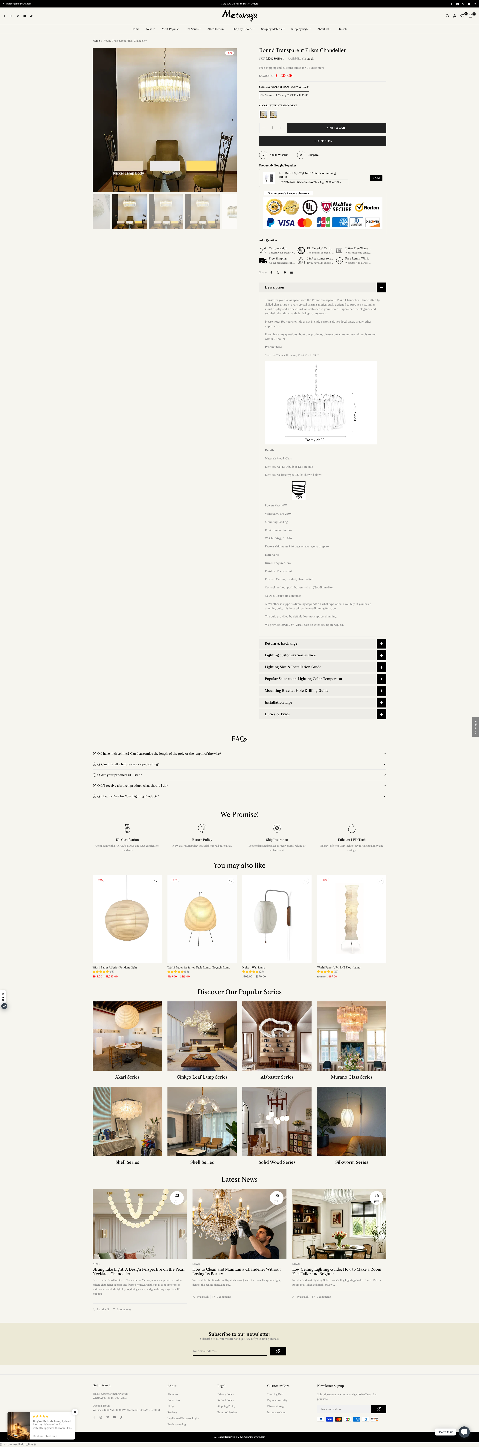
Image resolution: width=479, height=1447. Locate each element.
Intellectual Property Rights (183, 1418)
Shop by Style (300, 29)
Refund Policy (225, 1400)
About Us (323, 29)
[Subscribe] (278, 1351)
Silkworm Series (351, 1162)
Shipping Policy (226, 1406)
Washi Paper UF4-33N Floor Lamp (339, 967)
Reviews (172, 1412)
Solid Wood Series (277, 1162)
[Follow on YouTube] (468, 4)
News (96, 1264)
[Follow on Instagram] (457, 4)
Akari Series (127, 1077)
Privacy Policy (225, 1394)
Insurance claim (276, 1412)
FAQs (170, 1406)
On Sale (342, 29)
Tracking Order (276, 1394)
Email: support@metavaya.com (110, 1393)
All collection (215, 29)
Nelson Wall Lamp (253, 967)
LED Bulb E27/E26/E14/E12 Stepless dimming (307, 173)
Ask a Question (268, 240)
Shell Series (127, 1162)
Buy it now (322, 141)
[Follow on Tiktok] (474, 4)
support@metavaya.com (18, 3)
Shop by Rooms (242, 29)
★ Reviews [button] (476, 727)
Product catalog (176, 1424)
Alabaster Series (277, 1077)
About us (172, 1394)
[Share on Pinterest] (284, 272)
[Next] (229, 120)
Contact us (173, 1400)
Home (135, 29)
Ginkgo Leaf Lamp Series (202, 1077)
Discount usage (276, 1406)
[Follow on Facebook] (451, 4)
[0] (462, 16)
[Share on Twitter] (278, 272)
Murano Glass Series (352, 1077)
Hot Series (192, 29)
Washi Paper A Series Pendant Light (115, 967)
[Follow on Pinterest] (463, 4)
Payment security (277, 1400)
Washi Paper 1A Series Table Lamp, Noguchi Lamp (198, 967)
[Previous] (99, 120)
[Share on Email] (291, 272)
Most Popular (170, 29)
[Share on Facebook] (271, 272)
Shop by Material (272, 29)
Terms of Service (227, 1412)
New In (150, 29)
